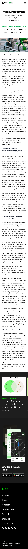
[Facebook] (6, 528)
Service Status (9, 523)
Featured (4, 398)
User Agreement (5, 541)
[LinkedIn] (9, 528)
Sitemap (6, 518)
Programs (6, 504)
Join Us (5, 495)
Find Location (8, 509)
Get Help (6, 514)
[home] (5, 3)
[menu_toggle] (25, 3)
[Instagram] (15, 528)
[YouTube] (12, 528)
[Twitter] (3, 528)
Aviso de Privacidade (14, 541)
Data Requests (5, 543)
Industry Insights (14, 20)
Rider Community (17, 15)
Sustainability (13, 398)
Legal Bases (17, 543)
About (5, 500)
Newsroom (8, 15)
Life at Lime (9, 18)
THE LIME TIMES (14, 12)
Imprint (11, 545)
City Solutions (17, 18)
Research (11, 543)
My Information (5, 545)
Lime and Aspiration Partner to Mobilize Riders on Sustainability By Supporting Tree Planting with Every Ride (13, 404)
